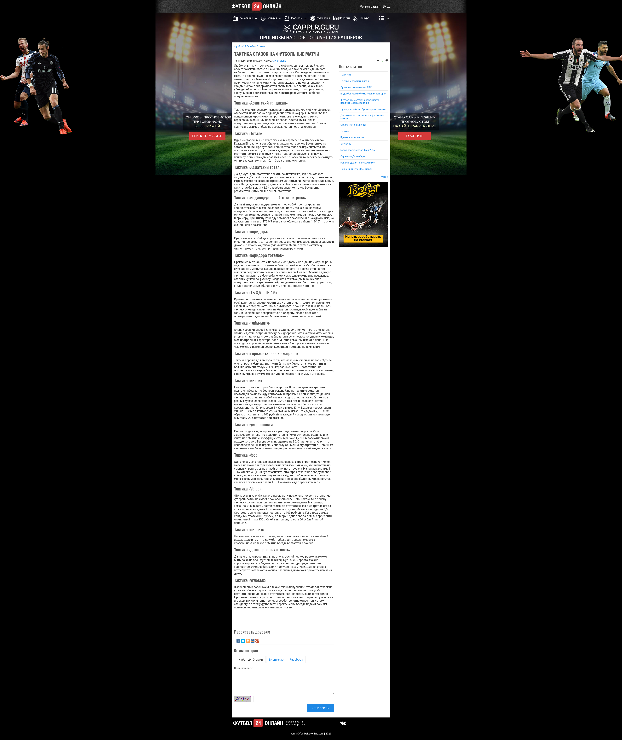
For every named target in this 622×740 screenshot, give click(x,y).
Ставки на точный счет (353, 124)
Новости (344, 18)
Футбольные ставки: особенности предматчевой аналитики (359, 101)
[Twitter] (243, 641)
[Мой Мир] (252, 641)
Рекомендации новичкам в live (357, 162)
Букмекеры (323, 18)
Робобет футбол (295, 724)
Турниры (271, 18)
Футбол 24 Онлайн (244, 46)
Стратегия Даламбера (352, 156)
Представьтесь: (243, 668)
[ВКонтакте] (238, 641)
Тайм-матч (346, 74)
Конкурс (364, 18)
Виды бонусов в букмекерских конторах (363, 93)
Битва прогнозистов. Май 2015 (357, 150)
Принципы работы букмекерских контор (363, 109)
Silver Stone (279, 60)
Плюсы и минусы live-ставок (356, 169)
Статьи (261, 46)
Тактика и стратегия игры (354, 81)
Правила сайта (294, 721)
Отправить (320, 708)
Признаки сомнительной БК (356, 87)
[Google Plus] (257, 641)
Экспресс (345, 143)
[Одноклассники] (248, 641)
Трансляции (245, 18)
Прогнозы (296, 18)
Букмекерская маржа (352, 137)
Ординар (345, 131)
